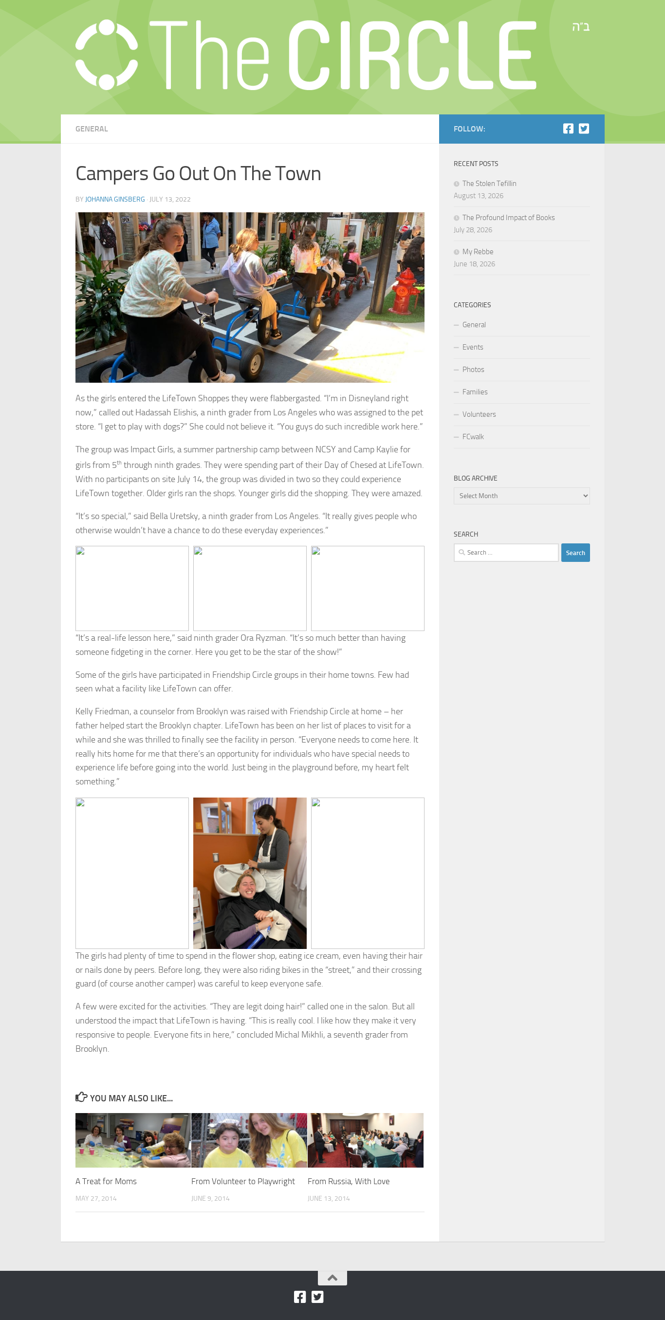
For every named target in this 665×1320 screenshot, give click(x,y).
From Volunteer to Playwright (243, 1181)
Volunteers (479, 414)
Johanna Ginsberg (115, 199)
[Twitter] (584, 128)
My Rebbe (478, 251)
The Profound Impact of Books (508, 217)
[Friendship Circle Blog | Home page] (332, 54)
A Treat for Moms (106, 1181)
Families (475, 392)
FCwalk (473, 436)
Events (472, 347)
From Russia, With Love (349, 1181)
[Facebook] (568, 128)
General (91, 128)
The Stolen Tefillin (489, 183)
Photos (473, 369)
